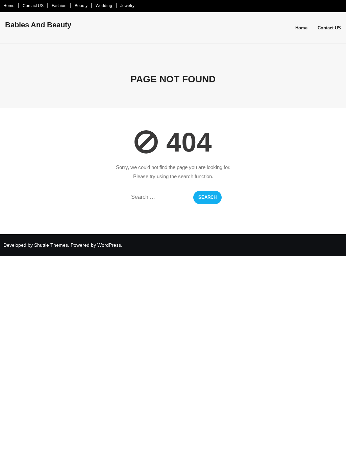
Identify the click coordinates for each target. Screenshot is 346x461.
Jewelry (127, 5)
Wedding (104, 5)
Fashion (59, 5)
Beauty (81, 5)
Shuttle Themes (51, 245)
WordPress (109, 245)
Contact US (33, 5)
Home (9, 5)
